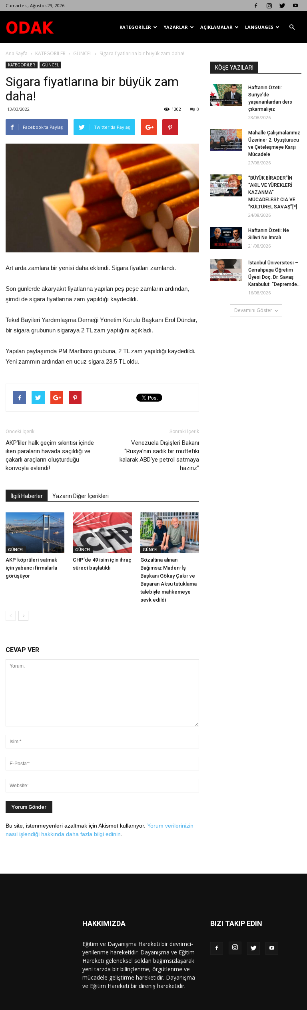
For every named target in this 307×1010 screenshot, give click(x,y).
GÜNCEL (82, 53)
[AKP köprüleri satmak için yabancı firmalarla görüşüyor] (35, 532)
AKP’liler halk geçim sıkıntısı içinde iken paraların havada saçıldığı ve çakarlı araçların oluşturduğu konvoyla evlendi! (50, 455)
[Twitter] (282, 5)
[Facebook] (256, 5)
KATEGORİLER (135, 27)
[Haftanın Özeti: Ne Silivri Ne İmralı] (226, 238)
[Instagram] (269, 5)
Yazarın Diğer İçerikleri (80, 496)
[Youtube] (295, 5)
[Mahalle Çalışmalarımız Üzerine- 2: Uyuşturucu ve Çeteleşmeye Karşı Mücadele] (226, 140)
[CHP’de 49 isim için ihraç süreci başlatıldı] (102, 532)
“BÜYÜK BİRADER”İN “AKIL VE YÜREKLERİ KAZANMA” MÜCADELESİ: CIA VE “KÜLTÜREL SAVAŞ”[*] (272, 192)
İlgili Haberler (26, 496)
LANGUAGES (259, 27)
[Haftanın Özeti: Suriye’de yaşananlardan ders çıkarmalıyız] (226, 95)
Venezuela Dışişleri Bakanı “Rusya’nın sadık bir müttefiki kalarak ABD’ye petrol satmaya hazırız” (159, 455)
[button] (291, 27)
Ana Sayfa (17, 53)
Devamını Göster (253, 310)
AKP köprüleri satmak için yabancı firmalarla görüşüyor (31, 568)
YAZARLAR (175, 27)
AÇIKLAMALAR (216, 27)
